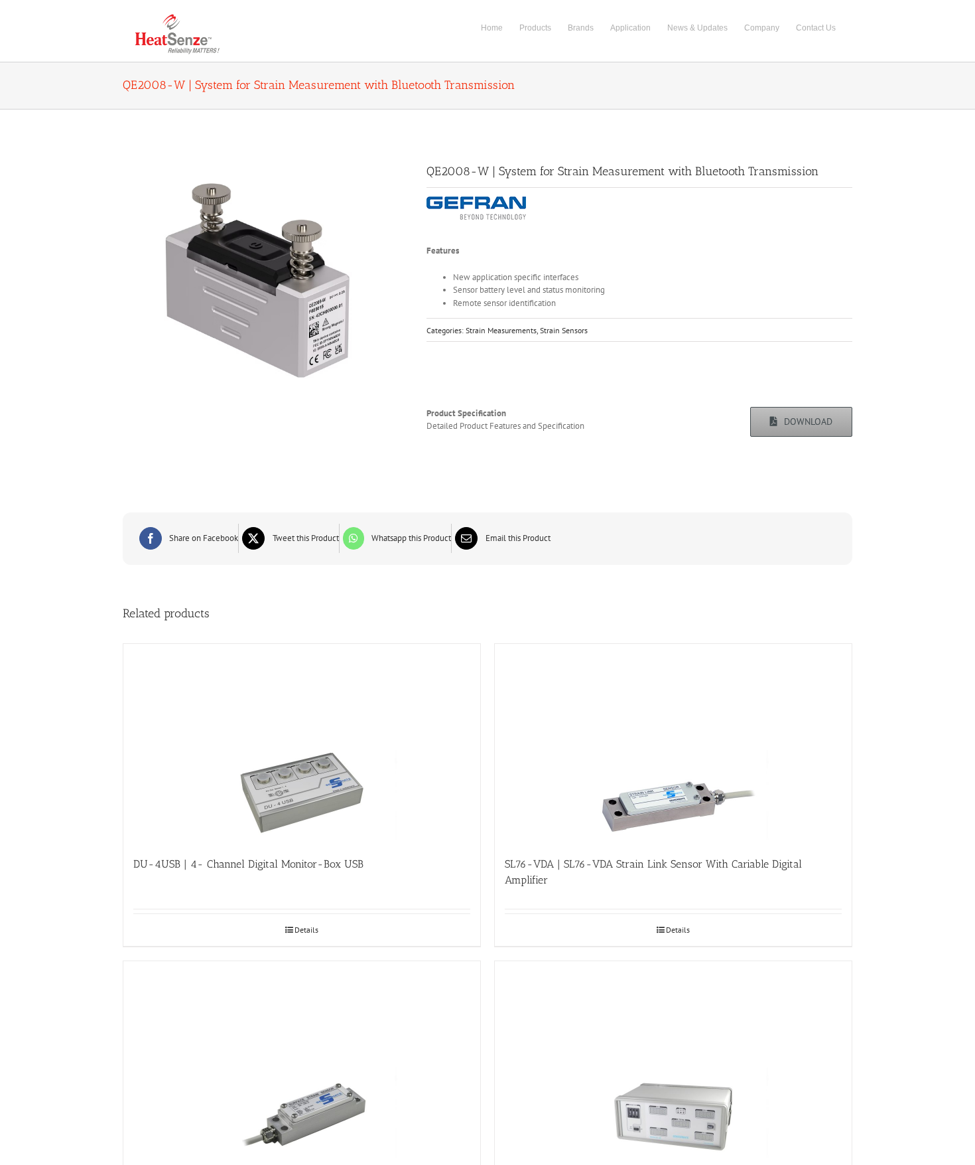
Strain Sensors (564, 330)
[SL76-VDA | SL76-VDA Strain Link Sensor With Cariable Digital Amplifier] (673, 743)
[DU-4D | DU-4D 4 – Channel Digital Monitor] (673, 1060)
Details (306, 930)
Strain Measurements (501, 330)
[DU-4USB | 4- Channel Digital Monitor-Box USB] (301, 743)
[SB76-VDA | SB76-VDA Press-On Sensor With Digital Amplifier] (301, 1060)
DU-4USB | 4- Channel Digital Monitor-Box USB (248, 864)
